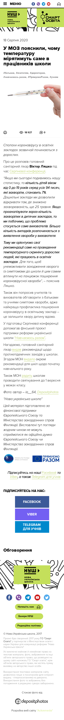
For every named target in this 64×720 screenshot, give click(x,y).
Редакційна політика (29, 625)
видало (29, 359)
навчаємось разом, (16, 77)
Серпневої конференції (27, 171)
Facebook (49, 473)
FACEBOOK (32, 502)
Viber (14, 477)
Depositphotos (48, 392)
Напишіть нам (59, 4)
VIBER (32, 514)
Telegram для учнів (46, 477)
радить (27, 376)
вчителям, (23, 73)
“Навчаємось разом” (29, 338)
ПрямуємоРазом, (39, 77)
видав (16, 350)
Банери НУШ (25, 616)
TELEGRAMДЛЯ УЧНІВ (32, 527)
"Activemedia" (45, 710)
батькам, (10, 73)
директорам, (38, 73)
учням (54, 77)
